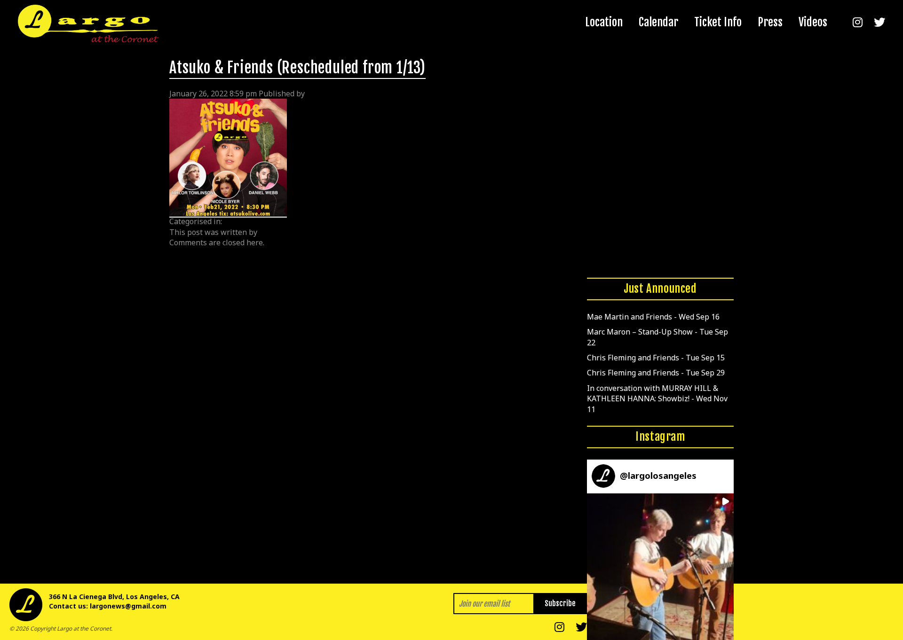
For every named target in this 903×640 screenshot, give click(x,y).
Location (604, 22)
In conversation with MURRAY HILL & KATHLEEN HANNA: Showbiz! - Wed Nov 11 (657, 398)
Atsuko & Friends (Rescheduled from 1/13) (297, 67)
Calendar (658, 22)
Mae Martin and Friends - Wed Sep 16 (653, 317)
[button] (660, 566)
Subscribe (560, 603)
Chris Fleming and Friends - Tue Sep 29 (656, 372)
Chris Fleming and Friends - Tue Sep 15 (656, 357)
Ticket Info (718, 22)
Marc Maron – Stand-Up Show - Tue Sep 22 (657, 337)
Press (770, 22)
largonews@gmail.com (128, 605)
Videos (813, 22)
